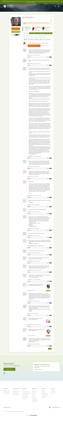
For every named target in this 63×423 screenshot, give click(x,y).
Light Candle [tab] (33, 39)
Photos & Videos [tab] (33, 33)
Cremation (33, 394)
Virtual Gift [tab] (38, 39)
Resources (34, 388)
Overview (24, 390)
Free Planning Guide (45, 394)
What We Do (25, 388)
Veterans (33, 397)
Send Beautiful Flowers (16, 28)
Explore (38, 369)
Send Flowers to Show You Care (34, 45)
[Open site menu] (58, 6)
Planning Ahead (34, 398)
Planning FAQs (44, 393)
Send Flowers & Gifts (43, 39)
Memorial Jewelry (16, 394)
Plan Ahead (44, 388)
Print (50, 348)
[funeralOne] (34, 415)
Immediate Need (25, 397)
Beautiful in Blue (31, 329)
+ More (50, 33)
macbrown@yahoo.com (33, 226)
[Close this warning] (61, 1)
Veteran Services (25, 394)
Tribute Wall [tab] (25, 33)
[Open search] (55, 6)
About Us (53, 388)
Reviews (52, 393)
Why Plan (43, 391)
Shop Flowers (15, 390)
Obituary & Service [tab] (42, 33)
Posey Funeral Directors (42, 364)
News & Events (53, 391)
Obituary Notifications (7, 391)
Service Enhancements (26, 393)
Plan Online (43, 397)
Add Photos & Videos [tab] (27, 39)
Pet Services (25, 398)
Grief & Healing (34, 400)
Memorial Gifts (15, 393)
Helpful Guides (34, 391)
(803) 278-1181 (17, 365)
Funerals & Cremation (26, 391)
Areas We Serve (34, 401)
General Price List (7, 407)
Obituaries (6, 388)
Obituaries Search (6, 390)
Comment (29, 65)
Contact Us (9, 369)
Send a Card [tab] (49, 39)
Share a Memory (16, 31)
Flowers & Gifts (16, 388)
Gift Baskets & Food (16, 391)
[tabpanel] (37, 192)
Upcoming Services (7, 393)
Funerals (33, 393)
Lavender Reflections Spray (33, 284)
